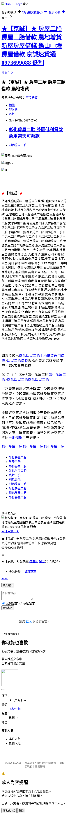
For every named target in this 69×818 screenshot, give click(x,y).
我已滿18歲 (9, 810)
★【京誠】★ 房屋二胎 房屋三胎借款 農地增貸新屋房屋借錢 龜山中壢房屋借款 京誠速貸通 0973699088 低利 (31, 45)
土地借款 (15, 438)
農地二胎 (15, 475)
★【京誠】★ (10, 531)
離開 (21, 810)
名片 (12, 114)
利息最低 (15, 479)
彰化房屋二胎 (17, 145)
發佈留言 (8, 607)
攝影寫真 (30, 571)
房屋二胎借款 (17, 361)
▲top (4, 578)
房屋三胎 (15, 461)
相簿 (12, 105)
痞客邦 (33, 561)
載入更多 (8, 585)
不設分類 (32, 97)
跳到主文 (7, 73)
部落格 (13, 109)
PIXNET (17, 762)
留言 (42, 561)
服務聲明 (40, 766)
